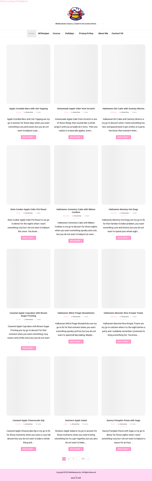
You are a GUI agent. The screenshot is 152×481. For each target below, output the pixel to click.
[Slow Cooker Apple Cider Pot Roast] (28, 175)
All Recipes (43, 33)
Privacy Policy (86, 33)
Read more (28, 137)
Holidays (69, 33)
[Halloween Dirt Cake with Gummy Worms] (123, 74)
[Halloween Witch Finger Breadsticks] (76, 278)
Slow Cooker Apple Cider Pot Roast (28, 209)
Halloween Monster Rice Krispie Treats (123, 313)
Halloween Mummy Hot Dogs (123, 209)
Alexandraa (29, 112)
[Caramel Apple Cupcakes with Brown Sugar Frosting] (28, 278)
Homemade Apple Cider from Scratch (76, 108)
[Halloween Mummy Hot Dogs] (123, 175)
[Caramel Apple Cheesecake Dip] (28, 386)
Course (56, 33)
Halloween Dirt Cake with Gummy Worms (123, 108)
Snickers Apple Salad (76, 420)
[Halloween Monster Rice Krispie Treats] (123, 278)
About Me (103, 33)
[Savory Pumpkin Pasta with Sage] (123, 386)
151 (83, 459)
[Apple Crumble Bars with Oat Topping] (28, 74)
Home (32, 33)
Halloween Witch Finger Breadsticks (76, 313)
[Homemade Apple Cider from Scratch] (76, 74)
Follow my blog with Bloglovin (14, 1)
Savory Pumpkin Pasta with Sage (123, 420)
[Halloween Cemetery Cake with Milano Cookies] (76, 175)
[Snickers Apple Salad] (76, 386)
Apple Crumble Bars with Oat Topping (28, 108)
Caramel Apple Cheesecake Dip (28, 420)
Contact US (117, 33)
